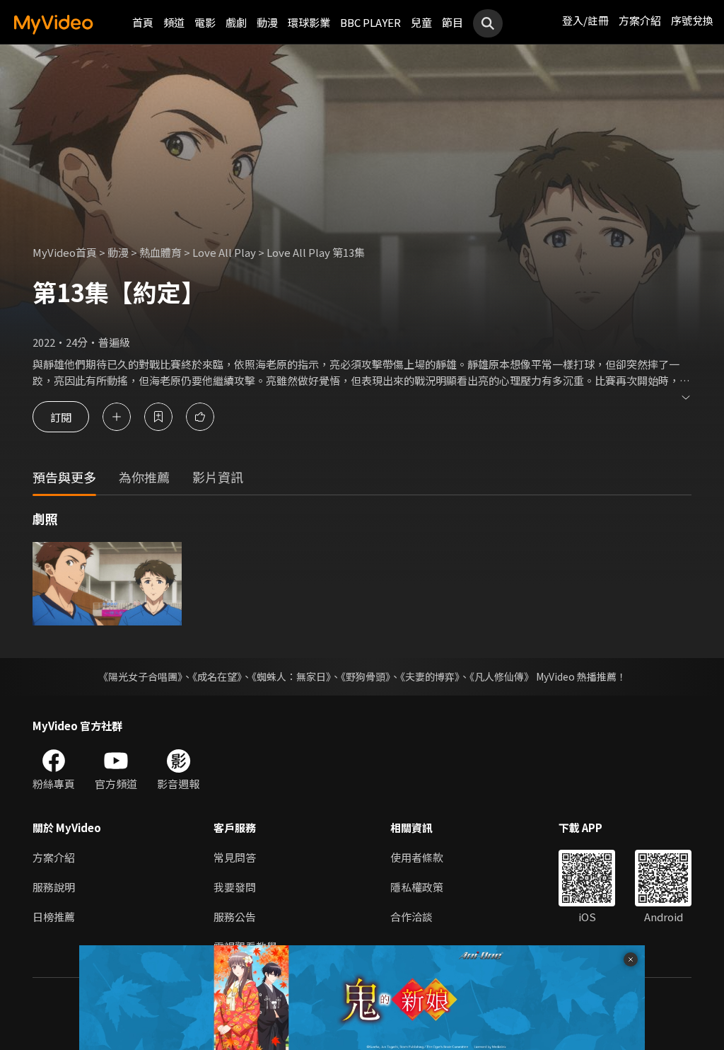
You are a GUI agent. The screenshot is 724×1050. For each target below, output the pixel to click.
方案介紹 (640, 20)
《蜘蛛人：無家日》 (291, 676)
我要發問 (235, 886)
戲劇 (236, 22)
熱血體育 (160, 252)
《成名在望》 (217, 676)
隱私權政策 (416, 886)
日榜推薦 (54, 916)
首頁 (142, 22)
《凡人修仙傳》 (501, 676)
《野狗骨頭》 (365, 676)
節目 (452, 22)
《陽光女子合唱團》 (140, 676)
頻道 (174, 22)
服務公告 (235, 916)
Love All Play (224, 252)
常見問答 (235, 857)
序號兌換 (692, 20)
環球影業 (309, 22)
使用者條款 (416, 857)
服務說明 (54, 886)
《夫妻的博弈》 (430, 676)
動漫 (267, 22)
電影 (205, 22)
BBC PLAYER (370, 22)
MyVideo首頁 (65, 252)
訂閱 (60, 416)
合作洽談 (411, 916)
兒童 (421, 22)
